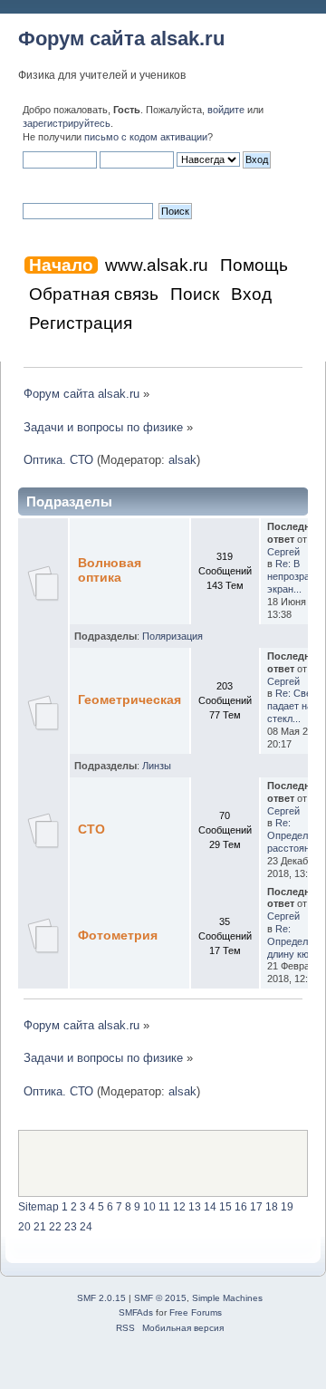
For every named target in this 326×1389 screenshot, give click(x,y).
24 (86, 1226)
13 (194, 1207)
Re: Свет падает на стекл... (291, 706)
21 (40, 1226)
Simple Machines (227, 1298)
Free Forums (195, 1312)
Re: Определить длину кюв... (295, 941)
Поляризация (172, 636)
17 (256, 1207)
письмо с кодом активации (145, 136)
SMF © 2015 (160, 1298)
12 (179, 1207)
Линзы (156, 765)
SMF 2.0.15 (101, 1298)
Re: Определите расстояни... (295, 835)
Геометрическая (129, 700)
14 (210, 1207)
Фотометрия (118, 935)
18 (271, 1207)
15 (225, 1207)
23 (70, 1226)
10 (149, 1207)
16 (241, 1207)
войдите (225, 109)
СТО (91, 829)
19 (287, 1207)
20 (24, 1226)
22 (55, 1226)
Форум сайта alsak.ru (121, 38)
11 (164, 1207)
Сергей (283, 551)
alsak (182, 460)
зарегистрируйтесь (66, 123)
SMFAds (136, 1312)
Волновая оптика (109, 570)
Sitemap (38, 1207)
